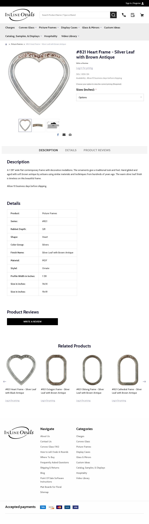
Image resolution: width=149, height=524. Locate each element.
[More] (36, 27)
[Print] (70, 134)
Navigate (47, 429)
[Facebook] (58, 134)
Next (144, 381)
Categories (84, 429)
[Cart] (142, 15)
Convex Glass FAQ (49, 446)
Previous (5, 381)
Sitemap (44, 492)
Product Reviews (97, 150)
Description (48, 150)
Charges (10, 27)
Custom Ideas (112, 27)
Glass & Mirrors (90, 27)
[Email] (64, 134)
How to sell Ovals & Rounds (54, 452)
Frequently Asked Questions (54, 462)
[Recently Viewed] (133, 15)
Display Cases (69, 27)
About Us (45, 436)
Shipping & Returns (49, 467)
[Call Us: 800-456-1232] (124, 15)
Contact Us (46, 441)
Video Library (69, 36)
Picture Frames (47, 27)
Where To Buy (47, 457)
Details (71, 150)
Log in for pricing (84, 68)
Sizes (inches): (86, 90)
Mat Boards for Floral (51, 487)
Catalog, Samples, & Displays (22, 36)
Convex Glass (26, 27)
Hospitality (50, 36)
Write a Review (82, 63)
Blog (42, 473)
